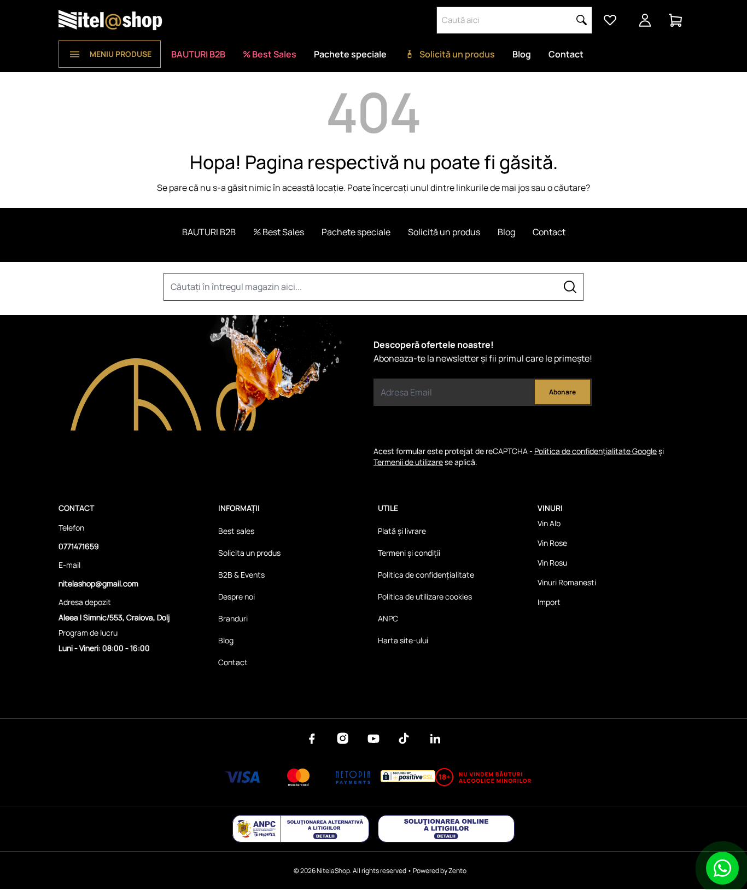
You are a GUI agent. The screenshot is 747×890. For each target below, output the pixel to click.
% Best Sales (269, 54)
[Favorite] (609, 20)
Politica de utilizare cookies (425, 596)
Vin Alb (549, 523)
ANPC (388, 618)
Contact (565, 54)
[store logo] (110, 20)
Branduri (233, 618)
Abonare (562, 392)
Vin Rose (552, 543)
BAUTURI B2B (198, 54)
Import (549, 602)
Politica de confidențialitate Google (595, 451)
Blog (521, 54)
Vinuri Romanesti (567, 582)
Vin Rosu (552, 562)
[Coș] (675, 20)
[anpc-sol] (446, 828)
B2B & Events (241, 574)
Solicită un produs (457, 54)
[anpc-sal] (300, 828)
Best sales (236, 531)
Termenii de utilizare (408, 462)
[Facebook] (312, 738)
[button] (581, 20)
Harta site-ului (403, 640)
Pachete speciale (350, 54)
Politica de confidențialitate (426, 574)
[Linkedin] (434, 738)
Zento (457, 870)
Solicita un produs (249, 553)
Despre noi (236, 596)
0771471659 (79, 546)
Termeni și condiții (409, 553)
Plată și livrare (402, 531)
